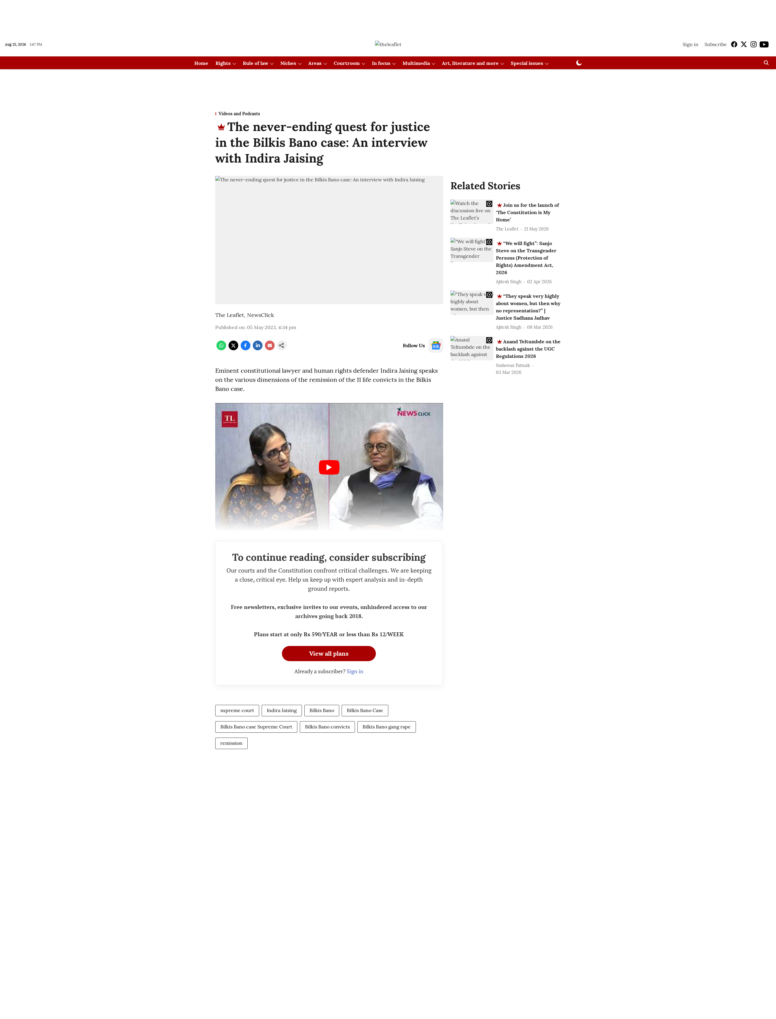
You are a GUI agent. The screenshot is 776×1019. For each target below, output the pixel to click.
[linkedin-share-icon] (258, 348)
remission (231, 743)
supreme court (237, 710)
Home (201, 63)
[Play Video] (329, 467)
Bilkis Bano (321, 710)
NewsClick (260, 314)
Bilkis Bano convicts (327, 727)
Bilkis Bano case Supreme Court (256, 727)
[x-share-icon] (233, 348)
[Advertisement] (388, 16)
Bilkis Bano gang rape (387, 727)
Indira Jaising (282, 710)
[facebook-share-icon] (245, 348)
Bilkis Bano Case (365, 710)
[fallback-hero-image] (471, 212)
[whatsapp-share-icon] (221, 348)
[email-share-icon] (270, 348)
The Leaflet (229, 314)
